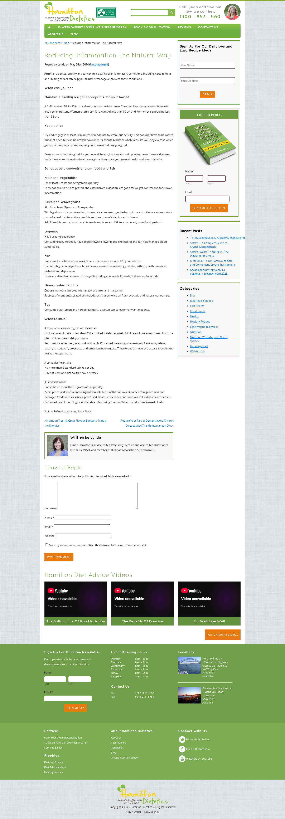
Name (49, 517)
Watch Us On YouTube (199, 758)
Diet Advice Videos (201, 301)
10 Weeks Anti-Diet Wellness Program (66, 742)
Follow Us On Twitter (198, 739)
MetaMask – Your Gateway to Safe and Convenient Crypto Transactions (213, 262)
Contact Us (208, 27)
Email (48, 527)
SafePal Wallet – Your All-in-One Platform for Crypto (209, 254)
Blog (74, 34)
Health (194, 316)
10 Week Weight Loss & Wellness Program (92, 27)
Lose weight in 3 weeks (204, 327)
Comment (50, 508)
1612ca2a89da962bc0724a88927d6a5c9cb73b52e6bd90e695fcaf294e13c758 (236, 238)
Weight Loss (197, 351)
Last (210, 183)
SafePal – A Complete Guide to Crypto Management (208, 245)
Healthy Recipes (200, 321)
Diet (192, 295)
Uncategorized (99, 64)
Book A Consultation (152, 27)
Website (49, 536)
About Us (55, 34)
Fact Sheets (197, 306)
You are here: (52, 43)
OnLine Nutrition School (124, 757)
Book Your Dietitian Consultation (63, 737)
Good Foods (197, 311)
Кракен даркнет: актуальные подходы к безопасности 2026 (208, 271)
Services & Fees (53, 747)
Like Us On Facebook (198, 749)
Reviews (184, 27)
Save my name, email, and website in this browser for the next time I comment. (98, 545)
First (187, 183)
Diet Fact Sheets (53, 762)
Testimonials (118, 742)
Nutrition (196, 332)
